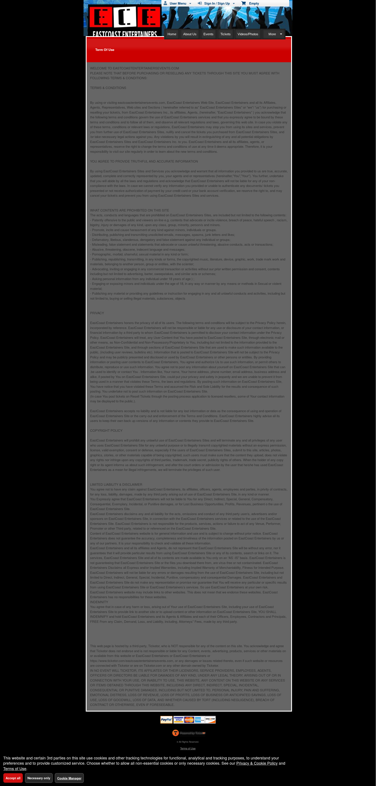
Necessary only (38, 778)
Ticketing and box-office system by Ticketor (189, 733)
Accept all (13, 778)
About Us (189, 34)
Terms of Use (188, 748)
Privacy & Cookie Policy (257, 763)
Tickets (225, 34)
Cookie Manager (69, 778)
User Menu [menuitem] (177, 3)
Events (208, 34)
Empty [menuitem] (252, 3)
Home (172, 34)
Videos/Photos (248, 34)
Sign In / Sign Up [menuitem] (216, 3)
